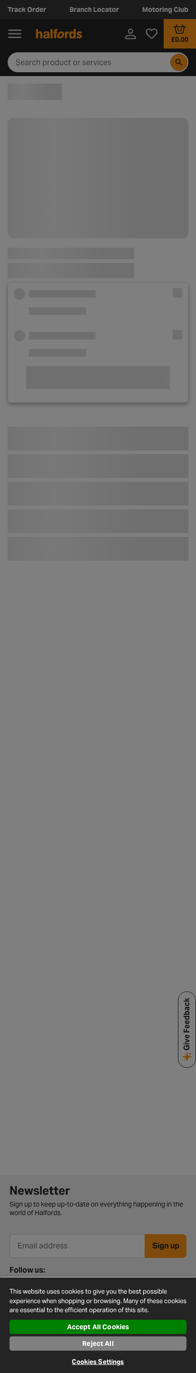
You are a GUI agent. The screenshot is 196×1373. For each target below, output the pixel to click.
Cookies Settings (98, 1362)
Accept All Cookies (98, 1327)
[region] (98, 1324)
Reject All (97, 1343)
